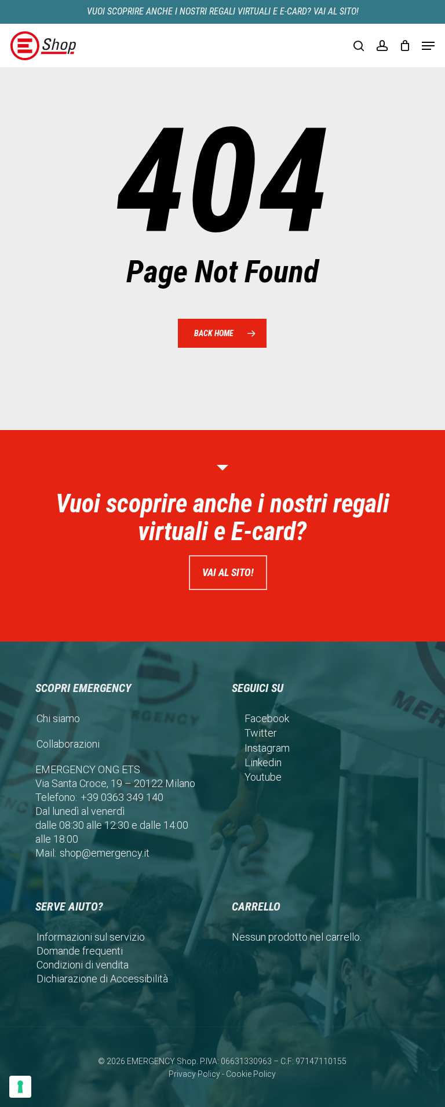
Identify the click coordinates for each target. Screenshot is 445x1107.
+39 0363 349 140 (122, 797)
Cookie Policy (251, 1074)
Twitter (261, 733)
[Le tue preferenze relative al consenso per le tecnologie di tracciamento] (20, 1087)
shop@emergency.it (104, 853)
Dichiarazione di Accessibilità (102, 979)
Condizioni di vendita (83, 965)
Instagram (267, 748)
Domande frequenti (80, 951)
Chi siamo (58, 718)
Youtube (263, 777)
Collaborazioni (68, 744)
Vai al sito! (228, 572)
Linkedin (263, 762)
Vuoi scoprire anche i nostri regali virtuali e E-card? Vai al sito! (223, 11)
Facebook (267, 718)
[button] (428, 46)
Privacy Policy (194, 1074)
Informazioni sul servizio (91, 937)
